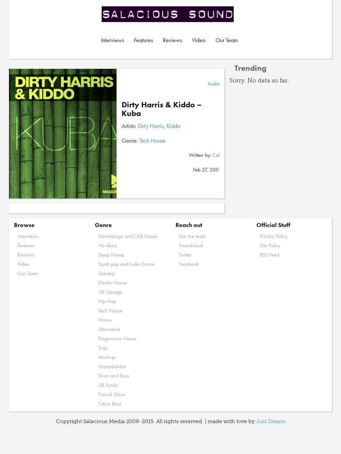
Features (143, 40)
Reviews (172, 40)
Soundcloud (191, 245)
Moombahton (112, 366)
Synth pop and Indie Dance (126, 264)
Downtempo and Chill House (128, 236)
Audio (213, 83)
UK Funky (108, 385)
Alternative (109, 329)
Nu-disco (107, 245)
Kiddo (173, 126)
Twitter (185, 254)
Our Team (226, 40)
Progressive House (117, 338)
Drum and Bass (113, 375)
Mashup (106, 357)
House (105, 319)
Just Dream (270, 421)
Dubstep (106, 273)
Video (198, 40)
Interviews (112, 40)
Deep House (111, 254)
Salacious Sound (168, 14)
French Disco (111, 394)
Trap (102, 347)
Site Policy (270, 245)
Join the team (192, 236)
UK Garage (110, 291)
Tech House (152, 140)
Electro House (112, 282)
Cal (215, 155)
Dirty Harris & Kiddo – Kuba (162, 108)
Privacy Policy (273, 236)
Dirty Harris (151, 126)
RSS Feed (269, 254)
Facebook (189, 264)
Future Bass (109, 403)
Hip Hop (107, 301)
